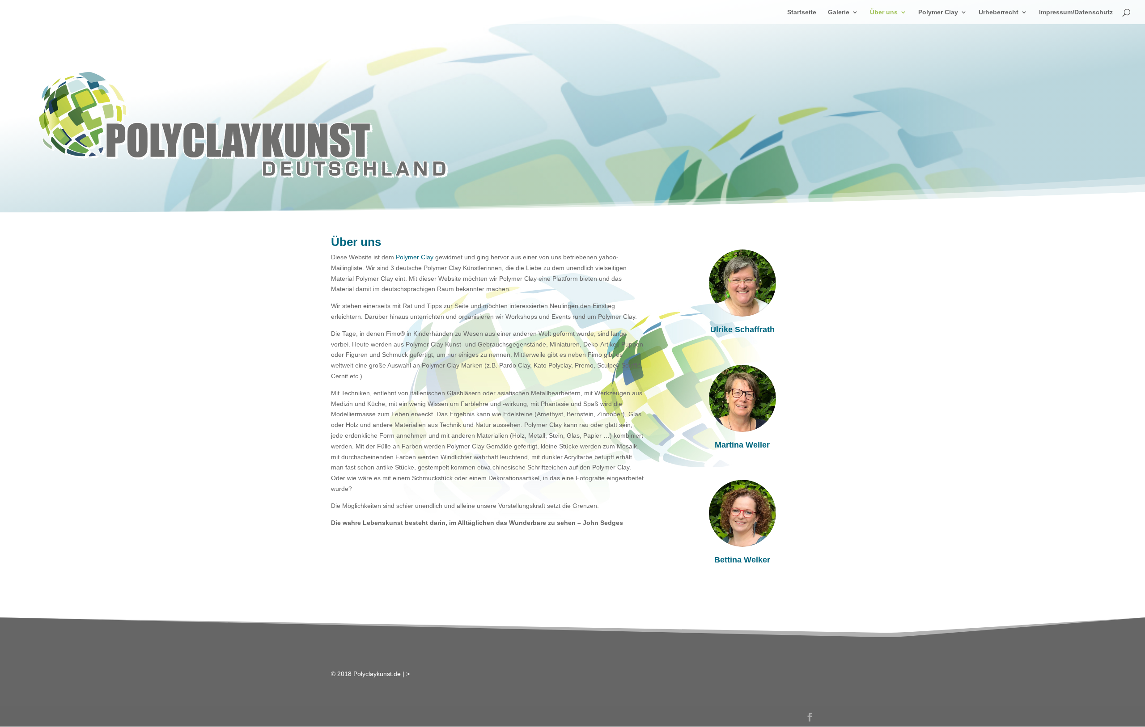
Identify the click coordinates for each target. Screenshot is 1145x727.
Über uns (884, 12)
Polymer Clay (938, 12)
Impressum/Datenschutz (1076, 12)
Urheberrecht (998, 12)
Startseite (801, 12)
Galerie (838, 12)
